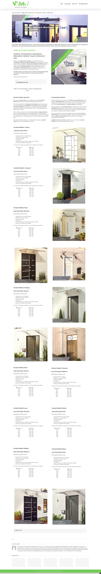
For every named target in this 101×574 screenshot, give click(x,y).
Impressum (53, 571)
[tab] (27, 89)
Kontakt (61, 571)
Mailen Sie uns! (18, 530)
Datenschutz (57, 571)
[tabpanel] (50, 311)
